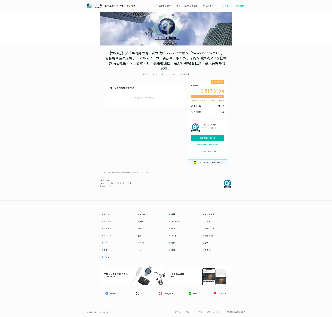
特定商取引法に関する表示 (207, 145)
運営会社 (103, 186)
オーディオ (179, 74)
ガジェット (168, 74)
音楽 (187, 74)
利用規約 (200, 312)
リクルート (189, 312)
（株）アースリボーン (152, 74)
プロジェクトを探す (123, 183)
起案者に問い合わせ (207, 138)
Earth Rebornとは (106, 183)
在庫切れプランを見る (146, 98)
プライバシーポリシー (207, 151)
